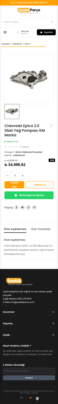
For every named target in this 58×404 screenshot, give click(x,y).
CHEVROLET (17, 44)
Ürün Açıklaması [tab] (15, 229)
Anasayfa (5, 44)
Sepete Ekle (14, 184)
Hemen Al (40, 184)
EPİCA (27, 44)
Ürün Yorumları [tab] (41, 229)
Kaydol (29, 377)
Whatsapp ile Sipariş (31, 195)
